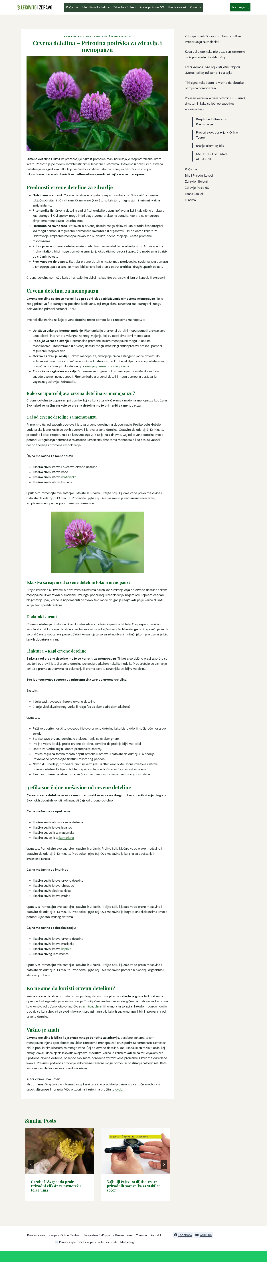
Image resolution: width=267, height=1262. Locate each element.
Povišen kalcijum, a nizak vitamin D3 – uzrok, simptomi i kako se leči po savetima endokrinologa (215, 103)
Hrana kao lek (177, 7)
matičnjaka (68, 477)
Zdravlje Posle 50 (152, 7)
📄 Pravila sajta (65, 1242)
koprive (66, 949)
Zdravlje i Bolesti (124, 7)
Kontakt (155, 1235)
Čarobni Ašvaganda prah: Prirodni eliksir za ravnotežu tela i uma (56, 1185)
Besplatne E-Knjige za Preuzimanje (108, 1235)
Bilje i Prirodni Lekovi (96, 7)
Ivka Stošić (53, 1079)
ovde (118, 1089)
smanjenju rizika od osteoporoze (107, 366)
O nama (195, 7)
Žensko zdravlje (120, 36)
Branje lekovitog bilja (210, 146)
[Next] (164, 1164)
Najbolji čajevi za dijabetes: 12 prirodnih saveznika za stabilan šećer (134, 1185)
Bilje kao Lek (72, 36)
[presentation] (59, 1151)
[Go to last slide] (31, 1164)
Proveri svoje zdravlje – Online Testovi (53, 1235)
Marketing (127, 1242)
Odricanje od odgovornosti (98, 1242)
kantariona (66, 838)
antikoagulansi (92, 1006)
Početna (72, 7)
